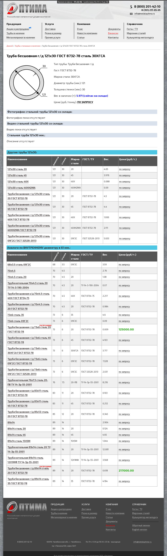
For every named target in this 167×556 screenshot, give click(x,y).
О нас (80, 29)
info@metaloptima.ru (145, 13)
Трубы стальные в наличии (27, 46)
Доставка (50, 29)
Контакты (113, 37)
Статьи (80, 37)
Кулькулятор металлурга (140, 37)
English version (139, 529)
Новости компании (87, 33)
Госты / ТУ (132, 29)
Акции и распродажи (18, 29)
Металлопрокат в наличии (21, 37)
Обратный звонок (141, 525)
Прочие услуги (52, 37)
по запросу (124, 169)
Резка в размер (53, 33)
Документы (114, 29)
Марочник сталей (136, 33)
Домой (10, 46)
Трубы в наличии (15, 33)
